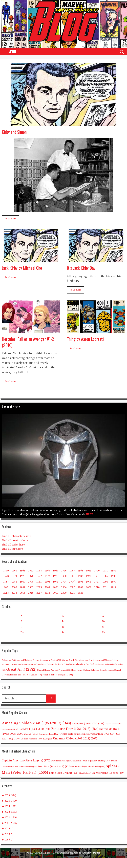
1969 (88, 570)
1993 (55, 581)
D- (103, 632)
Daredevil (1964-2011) (34, 729)
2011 (105, 587)
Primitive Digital (91, 852)
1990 (30, 581)
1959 (6, 570)
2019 (55, 592)
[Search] (51, 698)
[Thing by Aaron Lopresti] (96, 330)
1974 (14, 576)
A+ (22, 616)
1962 (30, 570)
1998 (105, 581)
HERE (89, 514)
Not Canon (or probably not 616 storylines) (50, 674)
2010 (97, 587)
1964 (47, 570)
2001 (22, 587)
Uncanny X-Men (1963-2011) (75, 738)
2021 (72, 592)
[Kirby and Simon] (63, 123)
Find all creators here (15, 540)
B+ (22, 621)
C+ (22, 627)
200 (6, 587)
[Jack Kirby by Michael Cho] (31, 259)
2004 (47, 587)
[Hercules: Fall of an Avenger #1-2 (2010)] (31, 330)
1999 (113, 581)
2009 (88, 587)
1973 (6, 576)
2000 (14, 587)
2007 (72, 587)
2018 (47, 592)
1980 (63, 576)
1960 (14, 570)
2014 (14, 592)
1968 (80, 570)
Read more (10, 218)
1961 (22, 570)
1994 (63, 581)
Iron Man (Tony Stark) (54, 766)
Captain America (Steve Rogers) (26, 760)
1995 (80, 581)
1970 (97, 570)
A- (103, 616)
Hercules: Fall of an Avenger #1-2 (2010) (28, 342)
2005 (55, 587)
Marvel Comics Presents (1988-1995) (33, 738)
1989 (22, 581)
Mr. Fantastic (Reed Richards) (88, 766)
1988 (14, 581)
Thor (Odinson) (87, 773)
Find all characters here (16, 536)
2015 (22, 592)
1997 (97, 581)
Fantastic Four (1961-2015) (75, 729)
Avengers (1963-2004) (88, 723)
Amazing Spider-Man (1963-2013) (36, 723)
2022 (80, 592)
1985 (105, 576)
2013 (6, 592)
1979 (55, 576)
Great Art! (21, 669)
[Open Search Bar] (122, 51)
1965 (55, 570)
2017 (39, 592)
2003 (39, 587)
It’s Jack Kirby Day (81, 268)
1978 (47, 576)
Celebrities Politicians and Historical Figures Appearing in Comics (32, 660)
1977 (39, 576)
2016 (30, 592)
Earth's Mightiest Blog (46, 852)
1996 (88, 581)
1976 (30, 576)
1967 (72, 570)
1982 (80, 576)
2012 (113, 587)
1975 (22, 576)
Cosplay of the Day (83, 664)
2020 (63, 592)
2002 (30, 587)
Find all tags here (12, 548)
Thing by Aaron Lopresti (85, 339)
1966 (63, 570)
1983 (88, 576)
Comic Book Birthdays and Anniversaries (85, 660)
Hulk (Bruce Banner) (62, 761)
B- (103, 621)
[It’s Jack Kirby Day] (96, 259)
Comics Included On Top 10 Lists (56, 664)
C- (103, 627)
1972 (113, 570)
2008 (80, 587)
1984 (97, 576)
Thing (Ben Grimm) (63, 772)
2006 (63, 587)
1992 (47, 581)
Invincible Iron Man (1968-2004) (56, 734)
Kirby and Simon (14, 132)
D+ (22, 632)
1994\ (72, 581)
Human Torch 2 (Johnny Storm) (91, 760)
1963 (39, 570)
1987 (6, 581)
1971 (105, 570)
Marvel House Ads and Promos (54, 670)
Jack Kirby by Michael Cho (22, 268)
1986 (113, 576)
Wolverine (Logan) (110, 772)
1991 (39, 581)
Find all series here (13, 544)
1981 (72, 576)
